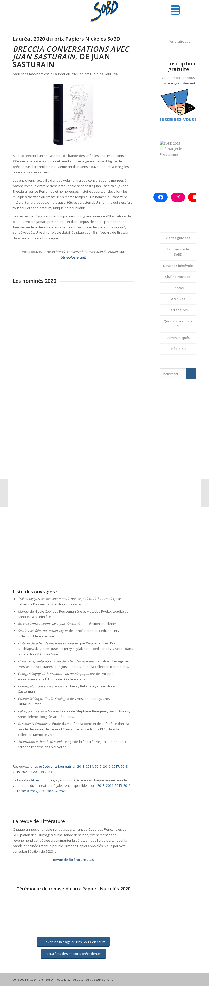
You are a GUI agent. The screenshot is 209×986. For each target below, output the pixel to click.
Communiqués (178, 337)
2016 (106, 766)
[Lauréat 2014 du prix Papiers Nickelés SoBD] (205, 493)
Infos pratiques (178, 41)
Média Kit (178, 348)
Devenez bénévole (178, 265)
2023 (48, 771)
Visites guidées (178, 238)
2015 (98, 766)
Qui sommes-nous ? (178, 324)
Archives (178, 299)
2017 (115, 766)
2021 (25, 771)
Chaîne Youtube (178, 276)
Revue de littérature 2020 (73, 859)
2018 (124, 766)
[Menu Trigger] (175, 10)
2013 (80, 766)
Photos (178, 288)
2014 (89, 766)
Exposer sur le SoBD (178, 252)
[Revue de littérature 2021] (4, 493)
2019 (16, 771)
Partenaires (178, 310)
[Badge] (178, 107)
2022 (36, 771)
